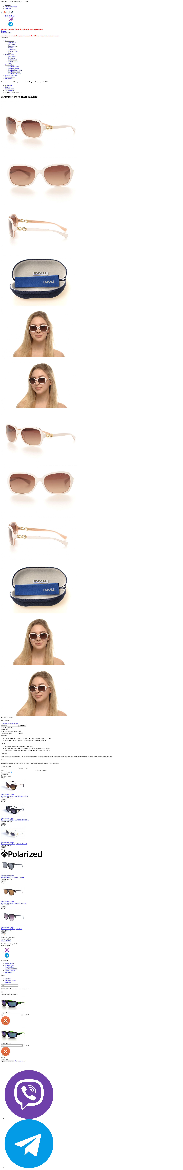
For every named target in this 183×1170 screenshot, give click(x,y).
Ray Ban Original (13, 68)
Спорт (10, 48)
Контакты (8, 8)
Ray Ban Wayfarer (14, 72)
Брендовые (12, 42)
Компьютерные (10, 970)
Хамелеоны (12, 49)
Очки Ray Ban (9, 967)
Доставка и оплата (11, 6)
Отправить (22, 725)
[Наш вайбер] (29, 1118)
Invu (9, 53)
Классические (12, 46)
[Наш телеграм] (29, 1167)
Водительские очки (11, 969)
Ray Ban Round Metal (15, 70)
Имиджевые (8, 972)
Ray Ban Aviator (13, 66)
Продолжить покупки (8, 1061)
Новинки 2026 (13, 61)
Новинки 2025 (13, 51)
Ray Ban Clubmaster (14, 73)
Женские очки (9, 965)
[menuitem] (93, 47)
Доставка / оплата (10, 980)
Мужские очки (9, 963)
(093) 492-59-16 (9, 16)
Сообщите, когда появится (9, 724)
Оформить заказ (20, 1061)
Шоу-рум (7, 5)
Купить (4, 799)
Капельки (11, 44)
